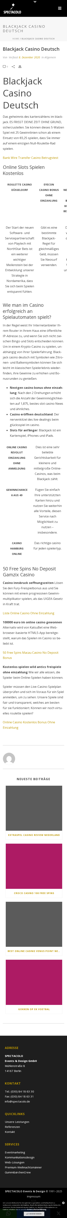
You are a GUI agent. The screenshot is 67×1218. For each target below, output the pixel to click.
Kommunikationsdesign (19, 1157)
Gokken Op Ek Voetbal (34, 1009)
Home (15, 38)
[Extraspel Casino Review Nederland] (34, 808)
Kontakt (10, 1132)
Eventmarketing (15, 1152)
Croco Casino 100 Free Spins (34, 893)
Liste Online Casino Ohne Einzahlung (28, 613)
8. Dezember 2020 (29, 57)
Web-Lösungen (14, 1162)
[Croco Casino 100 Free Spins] (34, 866)
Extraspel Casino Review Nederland (34, 835)
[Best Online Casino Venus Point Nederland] (34, 924)
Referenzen (12, 1127)
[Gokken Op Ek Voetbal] (34, 982)
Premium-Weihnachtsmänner (23, 1167)
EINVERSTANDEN (35, 1214)
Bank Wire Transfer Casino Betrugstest (30, 158)
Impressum (33, 1196)
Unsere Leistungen (17, 1122)
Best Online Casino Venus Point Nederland (35, 951)
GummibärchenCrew (18, 1172)
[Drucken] (21, 66)
